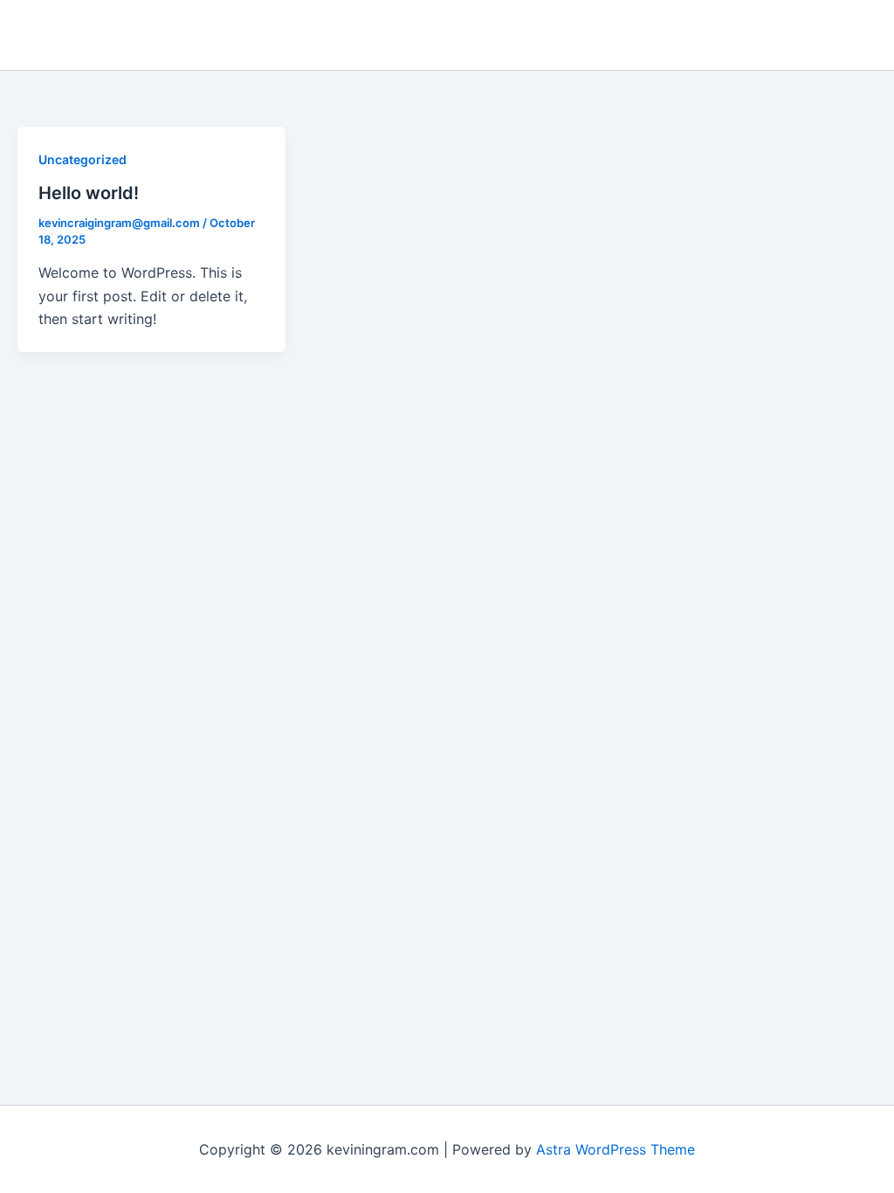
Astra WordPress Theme (615, 1149)
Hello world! (88, 193)
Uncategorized (82, 159)
